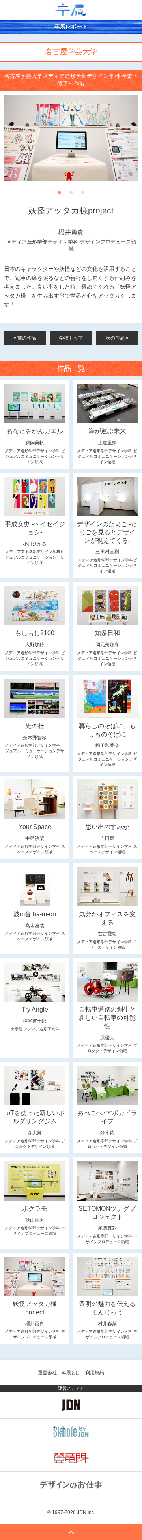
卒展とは (71, 1373)
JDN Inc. (86, 1512)
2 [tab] (71, 195)
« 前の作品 (24, 338)
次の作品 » (117, 338)
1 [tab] (59, 195)
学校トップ (71, 338)
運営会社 (47, 1373)
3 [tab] (83, 195)
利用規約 (94, 1373)
